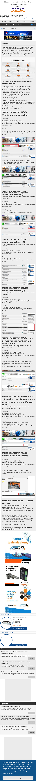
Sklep (17, 21)
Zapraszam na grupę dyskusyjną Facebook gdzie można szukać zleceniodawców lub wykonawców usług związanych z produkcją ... (17, 710)
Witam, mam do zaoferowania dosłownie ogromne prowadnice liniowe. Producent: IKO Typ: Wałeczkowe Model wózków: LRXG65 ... (18, 719)
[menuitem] (17, 25)
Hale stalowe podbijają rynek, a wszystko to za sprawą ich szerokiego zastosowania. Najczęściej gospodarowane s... (17, 674)
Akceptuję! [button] (18, 778)
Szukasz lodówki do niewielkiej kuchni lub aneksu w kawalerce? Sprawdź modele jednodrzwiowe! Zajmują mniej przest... (17, 655)
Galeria (32, 21)
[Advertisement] (18, 690)
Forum (10, 21)
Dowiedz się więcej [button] (9, 773)
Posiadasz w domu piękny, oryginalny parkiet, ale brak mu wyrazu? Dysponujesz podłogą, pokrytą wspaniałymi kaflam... (17, 665)
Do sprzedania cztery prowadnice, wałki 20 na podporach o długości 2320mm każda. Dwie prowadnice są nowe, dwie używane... (17, 729)
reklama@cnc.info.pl (8, 83)
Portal (4, 21)
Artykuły (24, 21)
